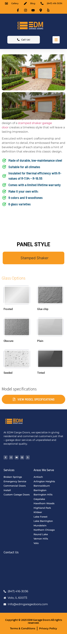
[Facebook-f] (6, 457)
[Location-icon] (41, 10)
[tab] (33, 258)
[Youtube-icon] (33, 10)
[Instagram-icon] (25, 10)
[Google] (22, 457)
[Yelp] (28, 457)
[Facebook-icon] (18, 10)
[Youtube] (17, 457)
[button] (5, 72)
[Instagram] (11, 457)
